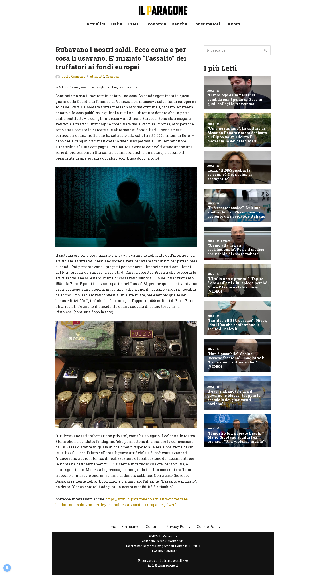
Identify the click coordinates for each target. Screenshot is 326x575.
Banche (179, 24)
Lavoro (232, 24)
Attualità (96, 24)
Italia (116, 24)
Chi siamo (130, 526)
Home (111, 526)
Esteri (134, 24)
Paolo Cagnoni (73, 76)
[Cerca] (266, 50)
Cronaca (112, 76)
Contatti (153, 526)
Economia (155, 24)
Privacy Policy (178, 526)
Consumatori (206, 24)
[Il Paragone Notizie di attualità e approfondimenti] (163, 9)
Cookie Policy (208, 526)
